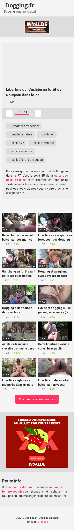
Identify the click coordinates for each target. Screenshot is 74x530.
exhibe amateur (43, 142)
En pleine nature (21, 134)
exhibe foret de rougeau (27, 159)
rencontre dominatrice (23, 487)
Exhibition (47, 134)
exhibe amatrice (21, 151)
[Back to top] (66, 521)
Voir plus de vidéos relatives (37, 399)
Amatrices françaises (25, 126)
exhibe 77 (17, 142)
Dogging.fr (19, 5)
